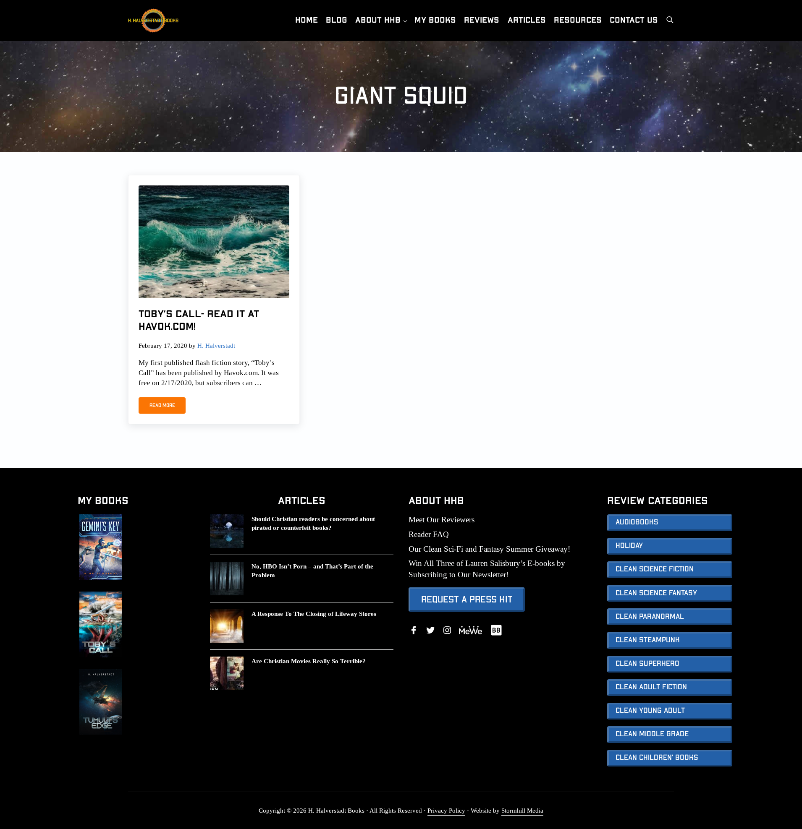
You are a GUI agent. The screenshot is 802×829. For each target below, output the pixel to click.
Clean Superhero (647, 663)
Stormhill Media (522, 810)
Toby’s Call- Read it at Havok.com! (199, 320)
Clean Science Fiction (655, 569)
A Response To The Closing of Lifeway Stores (314, 613)
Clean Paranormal (650, 616)
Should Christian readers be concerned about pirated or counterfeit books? (313, 523)
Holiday (629, 546)
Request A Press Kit (467, 599)
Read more (167, 406)
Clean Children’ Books (657, 757)
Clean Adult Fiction (651, 687)
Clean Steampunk (648, 640)
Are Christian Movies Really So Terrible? (309, 661)
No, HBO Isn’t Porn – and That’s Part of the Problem (312, 571)
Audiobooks (637, 522)
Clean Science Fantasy (656, 593)
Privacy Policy (446, 810)
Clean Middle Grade (652, 734)
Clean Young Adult (650, 710)
